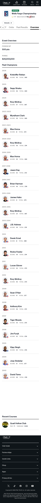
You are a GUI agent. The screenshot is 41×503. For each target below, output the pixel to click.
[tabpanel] (20, 230)
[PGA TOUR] (6, 437)
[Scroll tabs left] (3, 27)
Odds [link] (11, 27)
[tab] (11, 28)
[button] (19, 17)
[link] (6, 3)
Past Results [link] (22, 27)
